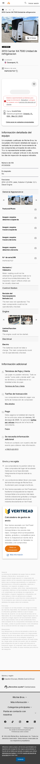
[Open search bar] (25, 3)
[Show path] (10, 10)
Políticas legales (29, 728)
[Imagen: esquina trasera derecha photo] (35, 238)
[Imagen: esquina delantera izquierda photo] (35, 218)
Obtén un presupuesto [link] (12, 548)
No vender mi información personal (20, 730)
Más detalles (10, 404)
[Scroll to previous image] (3, 200)
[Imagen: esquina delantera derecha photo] (35, 248)
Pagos (7, 429)
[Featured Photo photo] (35, 209)
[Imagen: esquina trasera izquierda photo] (35, 228)
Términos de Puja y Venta (15, 386)
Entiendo (20, 759)
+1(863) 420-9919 (11, 449)
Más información (16, 555)
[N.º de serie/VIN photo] (35, 258)
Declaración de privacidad (12, 728)
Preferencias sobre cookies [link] (20, 732)
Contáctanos (29, 687)
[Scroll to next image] (36, 200)
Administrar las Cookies (9, 753)
